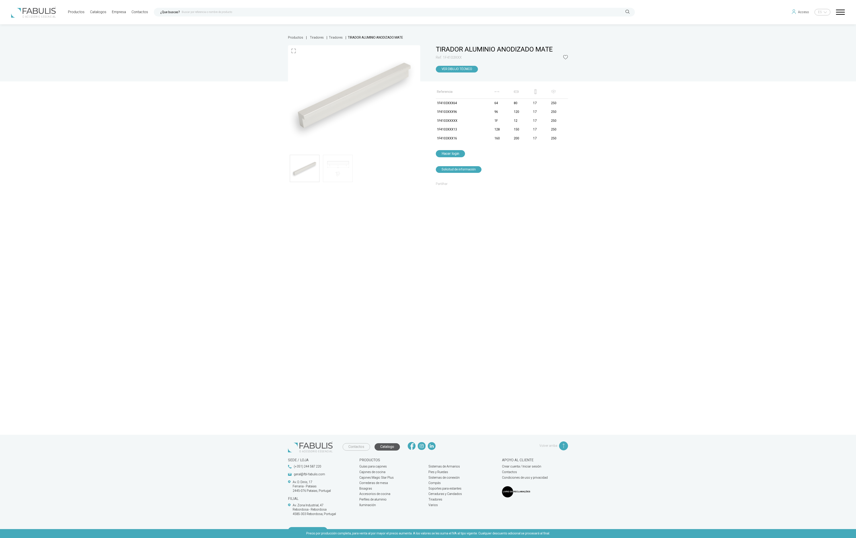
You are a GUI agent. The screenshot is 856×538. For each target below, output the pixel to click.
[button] (565, 57)
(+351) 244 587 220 (307, 466)
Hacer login (450, 153)
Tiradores (317, 37)
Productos (295, 37)
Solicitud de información (459, 169)
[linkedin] (432, 446)
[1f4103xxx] (354, 95)
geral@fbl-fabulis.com (309, 474)
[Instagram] (422, 446)
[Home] (33, 12)
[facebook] (412, 446)
